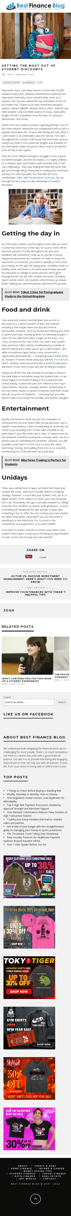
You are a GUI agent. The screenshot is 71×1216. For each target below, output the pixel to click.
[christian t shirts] (29, 947)
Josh (9, 74)
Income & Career (52, 1168)
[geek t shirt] (29, 897)
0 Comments (29, 82)
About (23, 1166)
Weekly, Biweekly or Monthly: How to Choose (32, 794)
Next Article (36, 588)
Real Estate (51, 1176)
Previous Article (35, 572)
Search (7, 697)
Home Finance (21, 1168)
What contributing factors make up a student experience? (27, 680)
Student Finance (11, 82)
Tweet (42, 557)
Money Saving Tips (38, 1171)
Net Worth (27, 1179)
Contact (49, 1179)
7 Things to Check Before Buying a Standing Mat (34, 790)
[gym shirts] (29, 1048)
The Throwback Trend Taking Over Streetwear (33, 833)
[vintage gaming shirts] (29, 1098)
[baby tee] (29, 1149)
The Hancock (61, 359)
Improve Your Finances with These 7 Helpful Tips (35, 593)
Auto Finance (25, 1176)
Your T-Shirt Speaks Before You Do (26, 844)
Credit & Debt (45, 1166)
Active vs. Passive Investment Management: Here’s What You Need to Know (35, 579)
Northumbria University (42, 177)
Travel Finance (54, 1174)
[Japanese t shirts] (29, 998)
